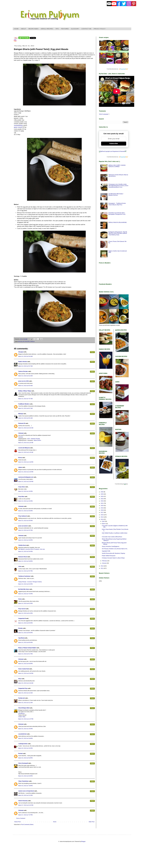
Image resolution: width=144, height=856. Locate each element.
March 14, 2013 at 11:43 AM (25, 452)
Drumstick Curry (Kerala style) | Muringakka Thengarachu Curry (116, 213)
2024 (102, 496)
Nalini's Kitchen (22, 361)
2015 (102, 514)
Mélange (20, 413)
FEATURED (65, 28)
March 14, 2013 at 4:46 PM (25, 540)
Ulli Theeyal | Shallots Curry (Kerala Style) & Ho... (115, 548)
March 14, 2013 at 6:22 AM (25, 376)
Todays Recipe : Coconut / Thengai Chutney (30, 581)
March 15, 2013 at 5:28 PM (25, 758)
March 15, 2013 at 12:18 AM (25, 683)
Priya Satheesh (22, 516)
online (100, 580)
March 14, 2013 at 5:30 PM (25, 551)
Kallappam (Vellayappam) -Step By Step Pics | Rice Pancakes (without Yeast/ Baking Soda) (117, 233)
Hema (20, 599)
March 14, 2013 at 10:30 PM (25, 673)
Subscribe (113, 143)
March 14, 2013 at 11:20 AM (25, 442)
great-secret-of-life (23, 381)
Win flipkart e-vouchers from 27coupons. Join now (31, 549)
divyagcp (20, 352)
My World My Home (23, 589)
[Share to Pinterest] (42, 339)
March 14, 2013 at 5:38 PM (25, 561)
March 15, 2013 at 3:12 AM (25, 702)
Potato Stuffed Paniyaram (108, 555)
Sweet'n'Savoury (23, 800)
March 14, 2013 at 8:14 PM (25, 613)
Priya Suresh (22, 608)
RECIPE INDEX (33, 28)
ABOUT (23, 28)
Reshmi (20, 753)
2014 (102, 517)
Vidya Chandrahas (23, 781)
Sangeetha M (22, 618)
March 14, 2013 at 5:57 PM (25, 571)
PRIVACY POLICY (100, 28)
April (103, 521)
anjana (20, 467)
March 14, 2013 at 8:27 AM (25, 408)
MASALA (32, 341)
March (104, 523)
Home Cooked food (23, 669)
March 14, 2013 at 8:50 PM (25, 642)
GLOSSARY (75, 28)
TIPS (57, 28)
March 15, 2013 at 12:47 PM (25, 719)
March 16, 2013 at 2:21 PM (25, 795)
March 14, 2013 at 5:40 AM (25, 356)
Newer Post (17, 821)
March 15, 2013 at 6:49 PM (25, 776)
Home (54, 821)
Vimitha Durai (22, 545)
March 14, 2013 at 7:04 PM (25, 593)
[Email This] (34, 339)
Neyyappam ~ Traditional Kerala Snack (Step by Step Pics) (117, 204)
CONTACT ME (86, 28)
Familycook (21, 698)
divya (19, 678)
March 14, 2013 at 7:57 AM (25, 398)
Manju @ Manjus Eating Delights (27, 647)
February (104, 560)
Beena (20, 457)
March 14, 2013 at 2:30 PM (25, 501)
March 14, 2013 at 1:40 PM (25, 491)
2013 (102, 519)
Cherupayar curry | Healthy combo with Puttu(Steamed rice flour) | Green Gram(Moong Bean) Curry (118, 186)
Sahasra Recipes (23, 371)
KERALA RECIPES (47, 28)
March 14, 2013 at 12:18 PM (25, 462)
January (104, 563)
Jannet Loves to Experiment (26, 791)
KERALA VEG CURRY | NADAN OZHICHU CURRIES (116, 166)
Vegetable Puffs (106, 551)
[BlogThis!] (36, 339)
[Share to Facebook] (40, 339)
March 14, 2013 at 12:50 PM (25, 481)
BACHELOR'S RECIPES (24, 341)
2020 (102, 505)
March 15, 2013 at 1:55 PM (25, 728)
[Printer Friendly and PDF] (23, 38)
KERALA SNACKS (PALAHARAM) (117, 222)
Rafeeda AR (21, 423)
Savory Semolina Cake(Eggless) (110, 546)
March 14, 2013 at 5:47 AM (25, 366)
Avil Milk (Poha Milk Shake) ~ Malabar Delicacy (116, 194)
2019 (102, 508)
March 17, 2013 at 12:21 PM (25, 805)
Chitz (19, 566)
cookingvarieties (23, 743)
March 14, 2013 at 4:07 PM (25, 530)
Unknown (21, 433)
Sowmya (20, 437)
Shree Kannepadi (23, 763)
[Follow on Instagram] (15, 41)
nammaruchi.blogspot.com (25, 477)
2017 (102, 512)
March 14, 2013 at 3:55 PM (25, 520)
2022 (102, 501)
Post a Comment (20, 818)
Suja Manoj (21, 638)
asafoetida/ (18, 125)
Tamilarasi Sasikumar (24, 576)
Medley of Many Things (24, 391)
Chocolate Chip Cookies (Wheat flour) (112, 536)
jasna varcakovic (23, 526)
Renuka (20, 628)
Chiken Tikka (21, 716)
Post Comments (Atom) (27, 824)
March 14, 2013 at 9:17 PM (25, 654)
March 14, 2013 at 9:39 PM (25, 663)
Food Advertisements (112, 69)
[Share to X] (38, 339)
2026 (102, 492)
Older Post (91, 821)
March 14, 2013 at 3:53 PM (25, 510)
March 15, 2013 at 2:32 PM (25, 748)
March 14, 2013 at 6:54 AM (25, 385)
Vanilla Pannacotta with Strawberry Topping (113, 553)
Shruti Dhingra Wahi (23, 708)
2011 (102, 568)
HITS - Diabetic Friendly (33, 438)
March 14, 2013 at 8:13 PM (25, 603)
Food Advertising (119, 483)
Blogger (83, 841)
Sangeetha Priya (23, 688)
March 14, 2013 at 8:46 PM (25, 632)
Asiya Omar (21, 487)
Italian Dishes (37, 440)
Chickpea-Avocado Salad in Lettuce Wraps (113, 558)
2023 (102, 498)
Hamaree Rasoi (22, 556)
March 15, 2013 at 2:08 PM (25, 738)
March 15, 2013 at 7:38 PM (25, 785)
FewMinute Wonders (24, 404)
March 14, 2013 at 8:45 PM (25, 623)
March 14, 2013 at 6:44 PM (25, 584)
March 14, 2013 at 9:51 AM (25, 418)
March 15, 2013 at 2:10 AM (25, 693)
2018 (102, 510)
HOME (16, 28)
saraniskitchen (22, 734)
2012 (102, 566)
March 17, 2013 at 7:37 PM (25, 815)
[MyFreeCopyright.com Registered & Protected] (112, 151)
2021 (102, 503)
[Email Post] (31, 339)
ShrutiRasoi (21, 713)
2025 (102, 494)
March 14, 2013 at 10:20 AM (25, 428)
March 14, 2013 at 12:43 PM (25, 472)
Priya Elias (21, 496)
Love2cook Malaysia (24, 447)
